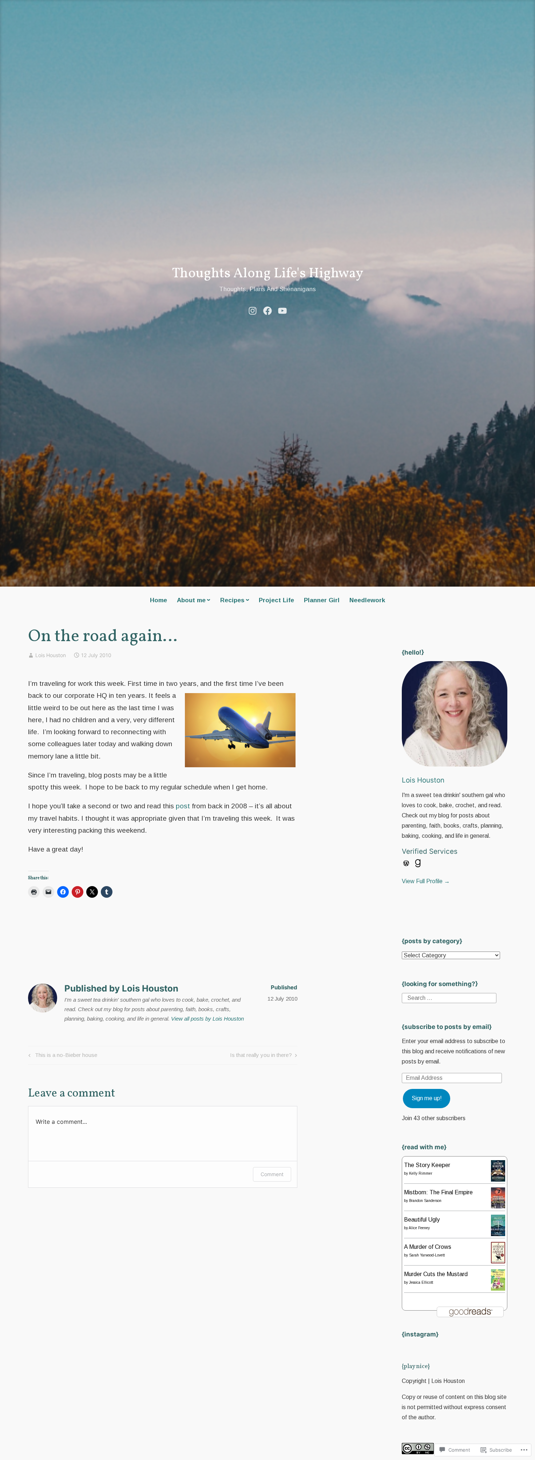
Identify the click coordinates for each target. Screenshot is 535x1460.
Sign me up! (427, 1098)
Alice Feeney (419, 1228)
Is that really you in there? (261, 1056)
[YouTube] (282, 310)
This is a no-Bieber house (62, 1056)
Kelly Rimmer (420, 1173)
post (183, 806)
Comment (272, 1174)
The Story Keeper (427, 1165)
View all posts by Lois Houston (207, 1018)
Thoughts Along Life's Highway (267, 273)
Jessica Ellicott (421, 1282)
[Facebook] (267, 310)
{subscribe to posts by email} (447, 1026)
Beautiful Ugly (422, 1219)
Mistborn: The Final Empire (438, 1192)
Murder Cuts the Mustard (436, 1274)
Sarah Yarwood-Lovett (427, 1255)
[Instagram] (252, 310)
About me (191, 600)
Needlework (367, 600)
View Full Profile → (426, 881)
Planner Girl (322, 600)
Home (158, 600)
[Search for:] (449, 998)
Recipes (232, 600)
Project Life (276, 600)
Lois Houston (50, 655)
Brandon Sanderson (425, 1201)
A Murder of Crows (427, 1247)
